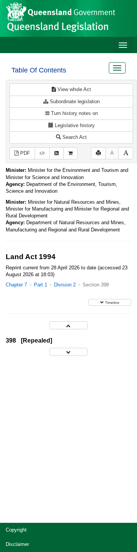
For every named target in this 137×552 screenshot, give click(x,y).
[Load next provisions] (68, 352)
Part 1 (40, 285)
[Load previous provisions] (68, 325)
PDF (24, 153)
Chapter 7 (16, 285)
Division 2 (65, 285)
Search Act (74, 137)
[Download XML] (42, 153)
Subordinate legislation (74, 101)
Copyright (16, 530)
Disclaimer (17, 544)
